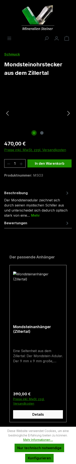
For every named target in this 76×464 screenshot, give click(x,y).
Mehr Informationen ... (38, 440)
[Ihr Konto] (57, 38)
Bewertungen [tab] (15, 223)
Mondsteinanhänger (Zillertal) (32, 329)
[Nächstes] (68, 113)
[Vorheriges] (7, 113)
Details (38, 414)
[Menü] (9, 38)
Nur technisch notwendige (39, 448)
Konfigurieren (39, 458)
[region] (38, 113)
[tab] (37, 204)
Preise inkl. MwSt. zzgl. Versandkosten (35, 150)
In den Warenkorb (49, 163)
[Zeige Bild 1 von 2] (34, 133)
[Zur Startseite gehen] (38, 18)
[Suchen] (46, 38)
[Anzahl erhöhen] (21, 163)
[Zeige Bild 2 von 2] (41, 133)
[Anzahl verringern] (8, 163)
